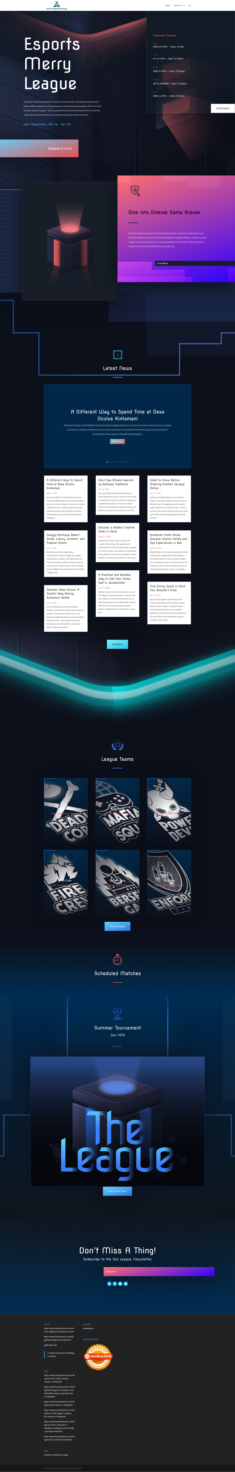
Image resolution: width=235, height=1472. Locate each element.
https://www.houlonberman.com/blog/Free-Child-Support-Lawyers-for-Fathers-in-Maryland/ (59, 1413)
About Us (178, 5)
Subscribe (111, 1271)
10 (127, 462)
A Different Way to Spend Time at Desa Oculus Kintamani (64, 484)
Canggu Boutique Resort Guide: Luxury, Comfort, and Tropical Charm (66, 539)
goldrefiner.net (50, 1345)
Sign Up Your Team (117, 1191)
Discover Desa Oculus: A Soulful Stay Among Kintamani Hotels (63, 593)
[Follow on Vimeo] (125, 1284)
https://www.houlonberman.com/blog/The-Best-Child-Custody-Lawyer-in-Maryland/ (59, 1378)
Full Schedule (222, 108)
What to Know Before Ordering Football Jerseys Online (167, 484)
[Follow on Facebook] (109, 1284)
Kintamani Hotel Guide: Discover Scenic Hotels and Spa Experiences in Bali (168, 539)
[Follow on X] (115, 1284)
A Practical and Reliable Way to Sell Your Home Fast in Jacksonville (114, 579)
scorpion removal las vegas (56, 1455)
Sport (168, 5)
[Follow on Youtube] (120, 1284)
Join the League (117, 926)
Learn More (162, 263)
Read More (117, 441)
